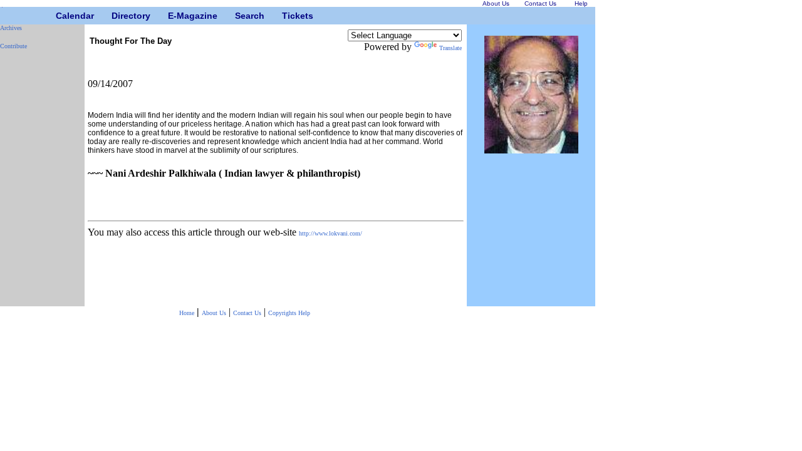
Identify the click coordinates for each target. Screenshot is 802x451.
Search (239, 16)
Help (304, 312)
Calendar (60, 16)
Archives (11, 27)
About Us (214, 312)
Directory (116, 16)
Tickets (286, 16)
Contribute (13, 46)
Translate (450, 47)
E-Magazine (172, 16)
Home (186, 312)
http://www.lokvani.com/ (330, 233)
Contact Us (247, 312)
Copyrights (283, 312)
